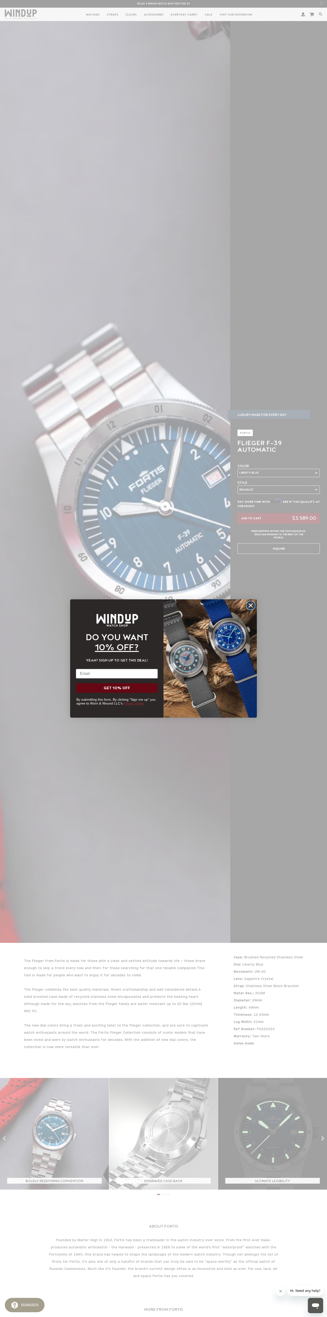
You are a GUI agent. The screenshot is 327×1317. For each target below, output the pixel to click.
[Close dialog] (251, 605)
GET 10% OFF (117, 688)
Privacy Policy (134, 703)
